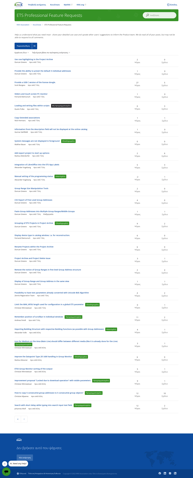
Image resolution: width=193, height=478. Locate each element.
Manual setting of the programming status (34, 176)
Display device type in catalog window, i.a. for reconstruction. (42, 235)
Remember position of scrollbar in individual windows (39, 316)
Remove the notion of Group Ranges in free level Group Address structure (48, 269)
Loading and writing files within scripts (32, 105)
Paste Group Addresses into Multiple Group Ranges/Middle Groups (45, 211)
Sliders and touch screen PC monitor (31, 94)
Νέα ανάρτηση (25, 457)
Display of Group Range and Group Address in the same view (42, 281)
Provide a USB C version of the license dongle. (35, 82)
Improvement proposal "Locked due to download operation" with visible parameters (53, 380)
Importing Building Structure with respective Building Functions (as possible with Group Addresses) (59, 329)
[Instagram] (170, 473)
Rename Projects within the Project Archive (34, 246)
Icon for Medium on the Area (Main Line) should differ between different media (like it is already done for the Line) (66, 341)
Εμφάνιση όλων (21, 53)
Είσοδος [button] (173, 4)
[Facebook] (160, 473)
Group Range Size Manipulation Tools (31, 188)
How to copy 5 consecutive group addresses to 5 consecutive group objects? (49, 393)
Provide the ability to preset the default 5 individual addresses (43, 71)
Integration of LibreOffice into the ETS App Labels (37, 164)
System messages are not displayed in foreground (37, 141)
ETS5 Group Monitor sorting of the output (34, 369)
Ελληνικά (23, 473)
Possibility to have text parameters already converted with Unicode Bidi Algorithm (52, 292)
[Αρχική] (19, 4)
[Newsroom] (175, 473)
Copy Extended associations (27, 117)
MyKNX (67, 4)
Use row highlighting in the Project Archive (34, 59)
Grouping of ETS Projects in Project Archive (34, 223)
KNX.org (80, 4)
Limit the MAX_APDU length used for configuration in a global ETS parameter (49, 304)
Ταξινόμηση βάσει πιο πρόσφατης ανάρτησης (50, 53)
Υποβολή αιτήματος (37, 4)
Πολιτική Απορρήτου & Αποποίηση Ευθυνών (44, 473)
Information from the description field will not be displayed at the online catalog (51, 129)
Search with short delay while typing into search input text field (43, 405)
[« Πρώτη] (18, 419)
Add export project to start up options (32, 153)
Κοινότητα (55, 4)
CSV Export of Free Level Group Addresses (33, 200)
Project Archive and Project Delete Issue (32, 258)
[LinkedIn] (165, 473)
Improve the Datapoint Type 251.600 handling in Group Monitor (43, 356)
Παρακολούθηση (23, 46)
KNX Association (23, 25)
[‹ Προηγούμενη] (24, 419)
